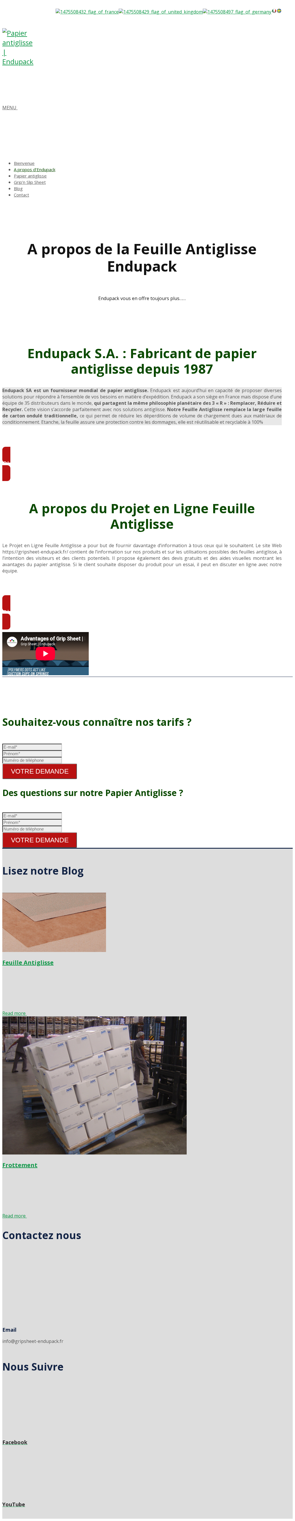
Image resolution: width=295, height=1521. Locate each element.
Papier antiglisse (30, 176)
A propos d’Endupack (34, 169)
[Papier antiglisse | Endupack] (19, 61)
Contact (21, 195)
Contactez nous (41, 1235)
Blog (18, 188)
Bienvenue (24, 163)
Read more (14, 1013)
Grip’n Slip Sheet (30, 182)
